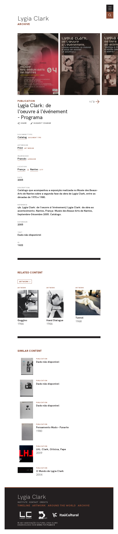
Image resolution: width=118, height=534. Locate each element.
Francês (22, 158)
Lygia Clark (33, 18)
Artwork (24, 281)
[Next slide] (97, 101)
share (24, 123)
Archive (24, 24)
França (21, 169)
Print (20, 148)
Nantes (34, 169)
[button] (62, 505)
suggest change (42, 123)
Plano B (51, 525)
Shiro (40, 525)
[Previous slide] (86, 101)
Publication (26, 101)
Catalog (22, 137)
